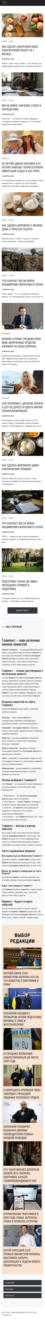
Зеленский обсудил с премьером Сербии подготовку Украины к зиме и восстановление (22, 1018)
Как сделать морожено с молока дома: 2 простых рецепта (22, 227)
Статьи (11, 41)
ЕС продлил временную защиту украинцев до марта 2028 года (20, 1057)
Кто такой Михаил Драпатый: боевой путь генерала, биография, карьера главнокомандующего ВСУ (21, 1175)
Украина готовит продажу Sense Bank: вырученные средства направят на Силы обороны (21, 342)
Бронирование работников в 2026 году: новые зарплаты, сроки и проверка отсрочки (21, 1217)
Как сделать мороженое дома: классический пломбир (20, 467)
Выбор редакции (22, 938)
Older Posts (22, 610)
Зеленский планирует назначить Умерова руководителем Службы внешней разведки (18, 1132)
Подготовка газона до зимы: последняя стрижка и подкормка (20, 585)
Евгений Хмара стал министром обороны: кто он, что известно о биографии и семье (21, 978)
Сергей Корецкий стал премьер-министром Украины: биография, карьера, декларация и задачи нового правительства (21, 1257)
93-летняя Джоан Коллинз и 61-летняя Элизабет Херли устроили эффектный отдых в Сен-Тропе (22, 167)
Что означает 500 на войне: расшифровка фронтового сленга (22, 282)
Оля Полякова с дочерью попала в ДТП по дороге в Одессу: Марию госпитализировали (22, 407)
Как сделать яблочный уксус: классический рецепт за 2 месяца (20, 50)
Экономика (6, 333)
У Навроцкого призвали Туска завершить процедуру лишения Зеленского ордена (21, 1093)
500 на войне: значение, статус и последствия (21, 107)
